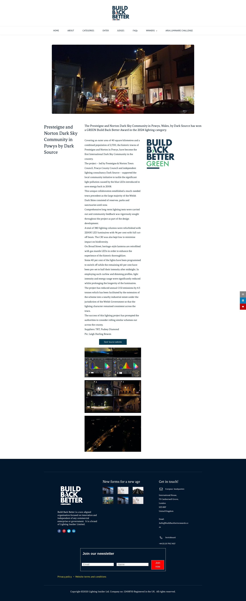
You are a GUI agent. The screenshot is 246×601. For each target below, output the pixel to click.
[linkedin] (243, 301)
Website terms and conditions (90, 576)
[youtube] (243, 307)
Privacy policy (65, 576)
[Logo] (121, 13)
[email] (243, 294)
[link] (123, 46)
